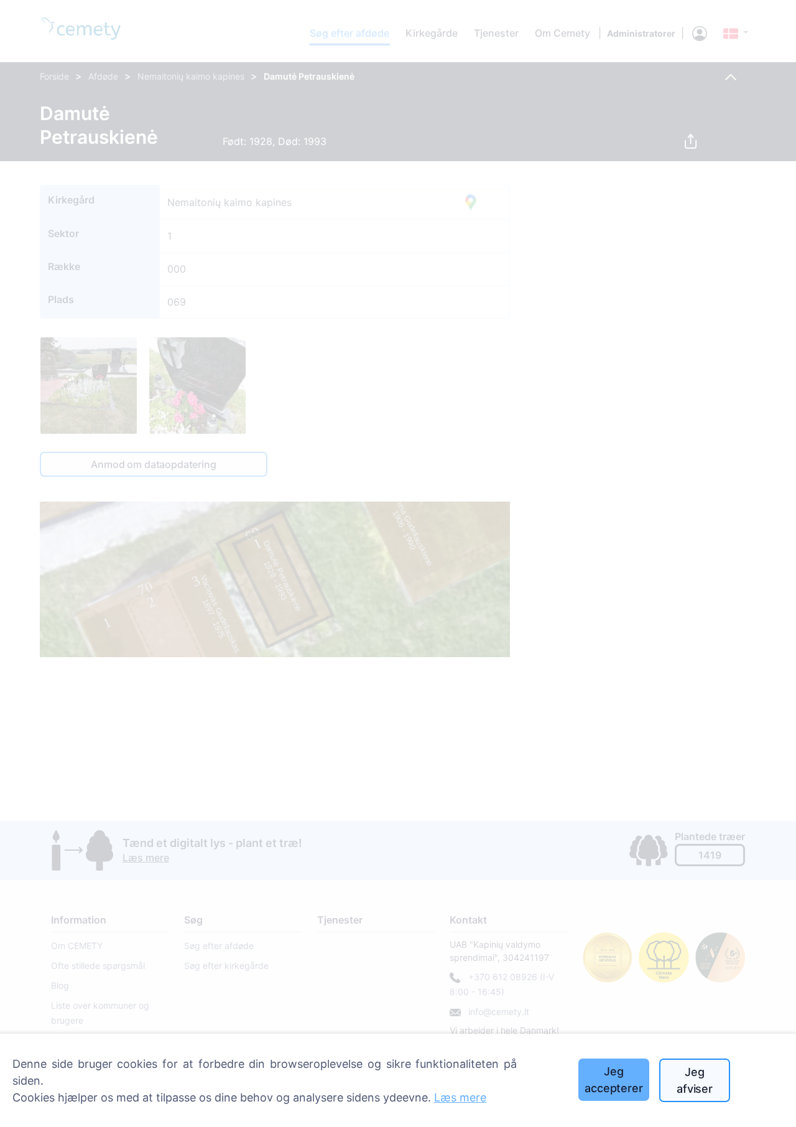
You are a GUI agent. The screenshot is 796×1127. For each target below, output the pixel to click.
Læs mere (460, 1097)
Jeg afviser (695, 1080)
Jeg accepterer (613, 1080)
